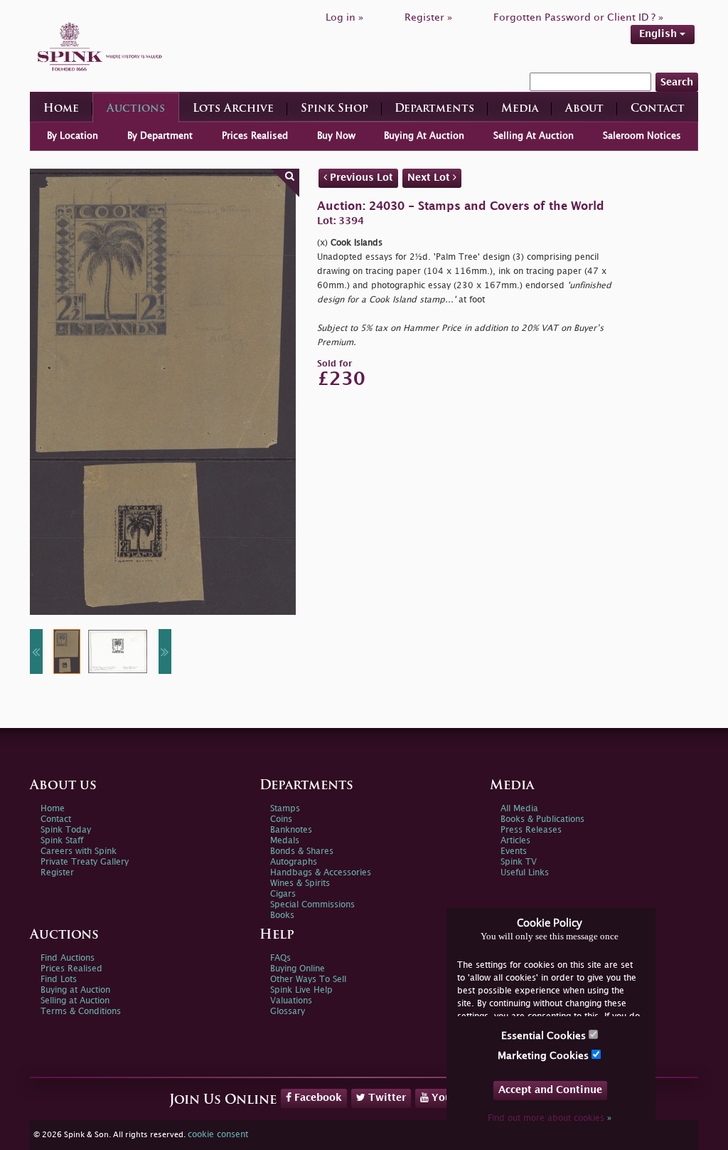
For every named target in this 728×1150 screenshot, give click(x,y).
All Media (519, 809)
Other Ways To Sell (308, 979)
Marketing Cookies (545, 1055)
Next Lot (430, 177)
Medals (284, 841)
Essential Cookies (545, 1035)
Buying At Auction (424, 136)
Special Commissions (312, 905)
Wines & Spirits (300, 883)
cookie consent (218, 1135)
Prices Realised (255, 136)
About (584, 109)
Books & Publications (542, 819)
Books (282, 915)
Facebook (316, 1097)
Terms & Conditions (81, 1012)
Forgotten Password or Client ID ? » (578, 17)
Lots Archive (233, 109)
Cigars (283, 894)
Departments (434, 109)
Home (61, 109)
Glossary (287, 1012)
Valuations (291, 1001)
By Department (160, 136)
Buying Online (297, 969)
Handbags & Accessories (320, 873)
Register (57, 873)
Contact (658, 109)
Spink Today (66, 830)
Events (513, 851)
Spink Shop (334, 109)
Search (676, 82)
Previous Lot (360, 177)
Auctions (136, 109)
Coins (281, 819)
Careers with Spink (79, 851)
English (659, 33)
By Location (72, 136)
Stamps (285, 809)
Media (519, 109)
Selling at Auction (75, 1001)
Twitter (385, 1097)
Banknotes (291, 830)
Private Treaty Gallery (85, 862)
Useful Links (524, 873)
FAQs (280, 958)
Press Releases (531, 830)
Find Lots (59, 979)
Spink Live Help (301, 990)
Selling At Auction (533, 136)
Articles (515, 841)
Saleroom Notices (642, 136)
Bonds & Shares (301, 851)
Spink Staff (62, 841)
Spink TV (518, 862)
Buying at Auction (75, 990)
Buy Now (336, 136)
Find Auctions (68, 958)
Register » (428, 17)
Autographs (293, 862)
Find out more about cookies (549, 1118)
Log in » (344, 17)
